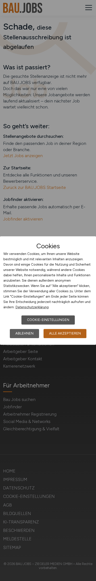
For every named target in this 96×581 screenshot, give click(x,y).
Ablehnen (24, 333)
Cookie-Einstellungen (48, 320)
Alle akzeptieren (65, 333)
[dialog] (48, 290)
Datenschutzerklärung (32, 307)
